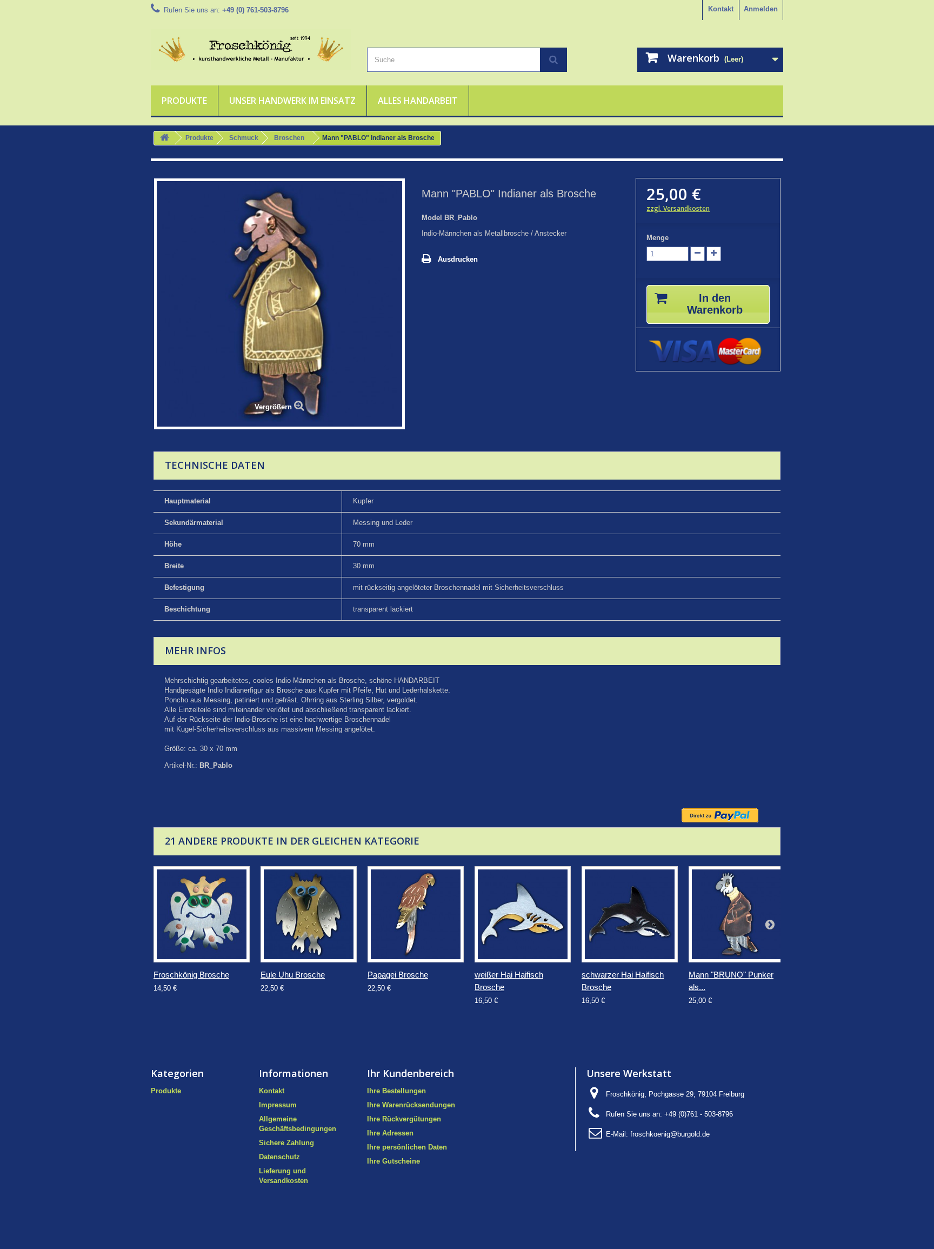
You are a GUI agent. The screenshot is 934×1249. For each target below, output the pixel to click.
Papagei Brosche (398, 974)
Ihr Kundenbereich (410, 1073)
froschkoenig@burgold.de (670, 1134)
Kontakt (720, 9)
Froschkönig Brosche (191, 974)
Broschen (289, 138)
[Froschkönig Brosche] (202, 914)
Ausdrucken (458, 259)
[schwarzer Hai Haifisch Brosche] (630, 914)
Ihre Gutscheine (393, 1161)
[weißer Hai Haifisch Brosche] (523, 914)
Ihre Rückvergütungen (404, 1119)
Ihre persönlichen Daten (407, 1147)
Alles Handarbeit (418, 101)
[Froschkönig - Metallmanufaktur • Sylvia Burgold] (251, 49)
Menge (657, 238)
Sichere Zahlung (286, 1143)
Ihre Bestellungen (396, 1091)
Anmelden (761, 9)
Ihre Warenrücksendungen (411, 1105)
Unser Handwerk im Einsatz (292, 101)
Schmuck (243, 138)
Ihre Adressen (390, 1133)
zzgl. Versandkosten (678, 208)
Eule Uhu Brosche (293, 974)
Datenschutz (279, 1157)
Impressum (278, 1105)
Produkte (184, 101)
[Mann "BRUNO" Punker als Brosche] (737, 914)
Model (432, 218)
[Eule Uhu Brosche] (309, 914)
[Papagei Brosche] (416, 914)
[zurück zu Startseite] (164, 138)
